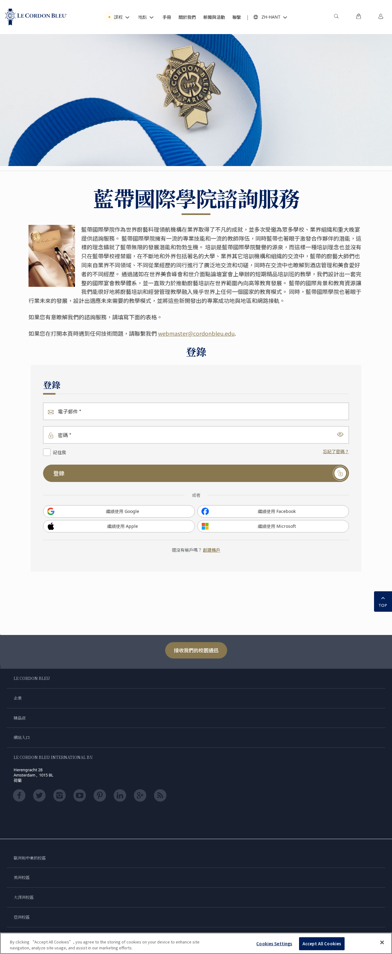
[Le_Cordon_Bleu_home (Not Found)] (36, 17)
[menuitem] (336, 17)
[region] (196, 943)
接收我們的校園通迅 (196, 650)
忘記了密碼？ (336, 451)
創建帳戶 (211, 550)
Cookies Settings (274, 944)
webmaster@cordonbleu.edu (196, 333)
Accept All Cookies (321, 944)
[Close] (382, 942)
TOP (383, 605)
